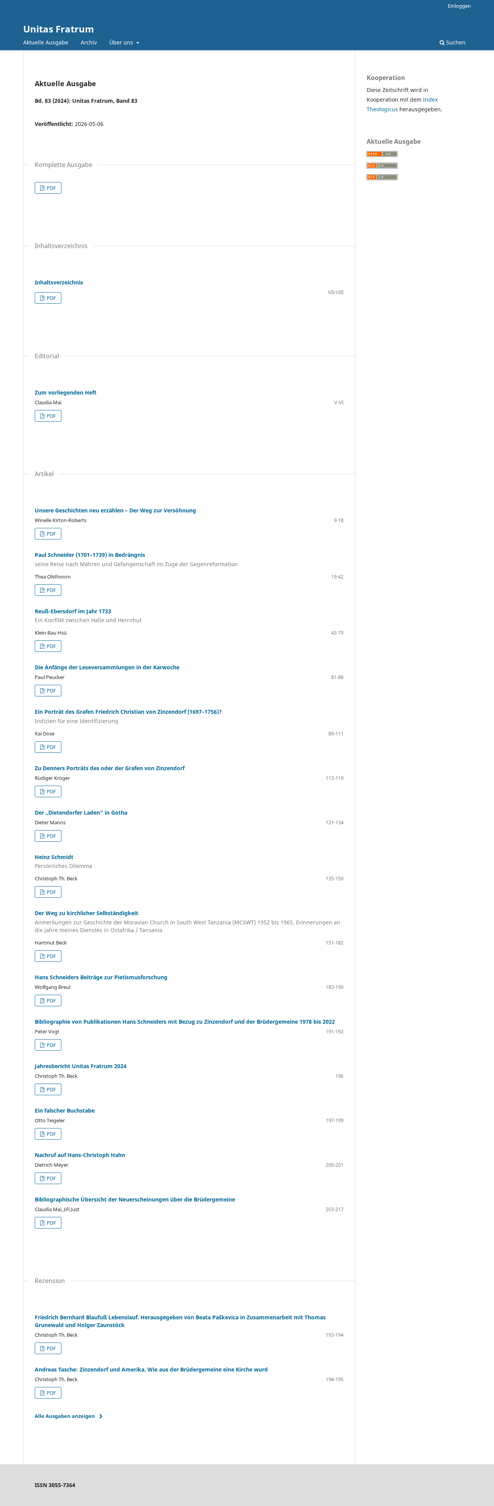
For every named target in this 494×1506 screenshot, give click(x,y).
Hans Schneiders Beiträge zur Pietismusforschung (101, 977)
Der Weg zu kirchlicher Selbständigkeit (187, 921)
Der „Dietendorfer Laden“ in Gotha (81, 812)
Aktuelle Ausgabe (45, 42)
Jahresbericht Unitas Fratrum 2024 (81, 1066)
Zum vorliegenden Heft (65, 392)
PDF (51, 187)
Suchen (455, 42)
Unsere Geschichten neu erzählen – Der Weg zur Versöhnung (115, 510)
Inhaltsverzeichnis (59, 282)
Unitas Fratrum (58, 28)
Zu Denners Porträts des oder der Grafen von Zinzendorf (109, 768)
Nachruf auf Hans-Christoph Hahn (80, 1155)
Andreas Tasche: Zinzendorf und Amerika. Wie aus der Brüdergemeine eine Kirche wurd (151, 1369)
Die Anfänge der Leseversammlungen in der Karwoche (107, 667)
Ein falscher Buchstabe (65, 1110)
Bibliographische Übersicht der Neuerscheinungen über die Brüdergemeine (135, 1199)
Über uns (122, 42)
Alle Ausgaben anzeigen (65, 1415)
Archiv (89, 42)
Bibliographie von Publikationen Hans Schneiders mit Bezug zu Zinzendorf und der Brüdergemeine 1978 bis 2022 (185, 1021)
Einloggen (459, 5)
